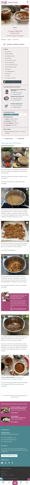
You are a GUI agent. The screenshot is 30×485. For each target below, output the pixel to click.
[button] (15, 87)
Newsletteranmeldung (9, 455)
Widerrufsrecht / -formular (7, 475)
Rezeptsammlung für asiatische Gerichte (11, 379)
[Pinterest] (9, 463)
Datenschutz (4, 471)
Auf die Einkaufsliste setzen (13, 82)
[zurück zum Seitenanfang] (28, 479)
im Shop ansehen (17, 94)
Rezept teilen (21, 138)
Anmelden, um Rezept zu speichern (15, 44)
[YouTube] (2, 463)
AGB (2, 476)
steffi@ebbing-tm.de (11, 437)
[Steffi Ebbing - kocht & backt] (9, 2)
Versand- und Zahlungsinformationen (9, 478)
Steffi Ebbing (3, 39)
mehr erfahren (14, 412)
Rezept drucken (9, 138)
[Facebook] (12, 463)
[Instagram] (5, 463)
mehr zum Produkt (17, 92)
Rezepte (9, 39)
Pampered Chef (15, 397)
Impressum (3, 473)
